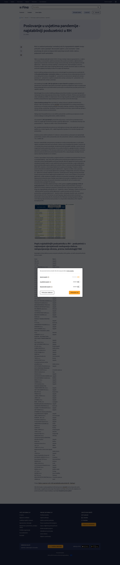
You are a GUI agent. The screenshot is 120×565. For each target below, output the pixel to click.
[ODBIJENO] (78, 282)
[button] (48, 277)
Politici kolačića (70, 271)
